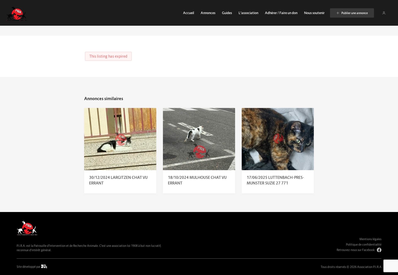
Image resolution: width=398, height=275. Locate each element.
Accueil (188, 13)
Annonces (208, 13)
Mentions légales (370, 239)
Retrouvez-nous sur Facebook (356, 250)
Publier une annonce (354, 13)
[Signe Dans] (384, 13)
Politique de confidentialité (363, 244)
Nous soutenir (314, 13)
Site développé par (29, 266)
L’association (248, 13)
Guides (227, 13)
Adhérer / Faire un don (281, 13)
